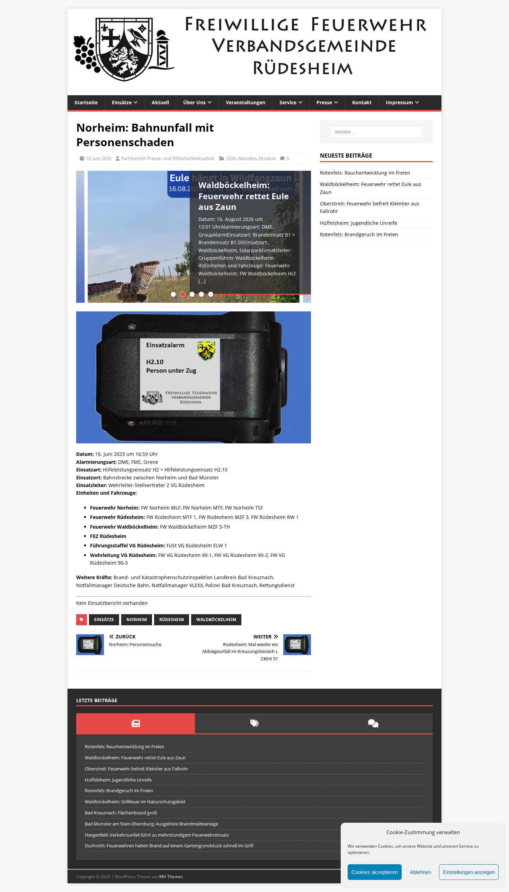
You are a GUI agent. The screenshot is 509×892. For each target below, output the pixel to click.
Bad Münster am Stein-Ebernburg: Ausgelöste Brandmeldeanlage (151, 824)
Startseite (86, 102)
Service (287, 102)
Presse (324, 102)
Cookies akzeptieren (374, 872)
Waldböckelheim (216, 619)
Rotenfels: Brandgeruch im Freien (359, 234)
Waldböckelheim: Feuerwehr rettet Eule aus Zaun (135, 757)
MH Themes (171, 877)
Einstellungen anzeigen (469, 872)
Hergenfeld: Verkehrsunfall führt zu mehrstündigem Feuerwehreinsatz (157, 835)
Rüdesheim (171, 619)
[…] (202, 281)
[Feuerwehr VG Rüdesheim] (254, 91)
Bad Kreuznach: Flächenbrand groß (121, 813)
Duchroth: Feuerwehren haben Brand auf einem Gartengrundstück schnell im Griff (169, 845)
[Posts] (135, 723)
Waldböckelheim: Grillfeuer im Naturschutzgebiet (135, 801)
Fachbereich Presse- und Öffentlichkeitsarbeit (168, 158)
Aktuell (160, 102)
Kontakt (362, 102)
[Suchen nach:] (376, 132)
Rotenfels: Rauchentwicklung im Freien (365, 172)
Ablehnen (420, 872)
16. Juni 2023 (98, 158)
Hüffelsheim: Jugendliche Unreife (358, 223)
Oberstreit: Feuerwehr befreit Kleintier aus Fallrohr (136, 769)
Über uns (194, 102)
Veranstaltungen (245, 102)
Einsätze (122, 102)
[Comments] (373, 723)
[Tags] (254, 723)
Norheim (136, 619)
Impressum (399, 102)
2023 (231, 158)
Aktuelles (247, 158)
